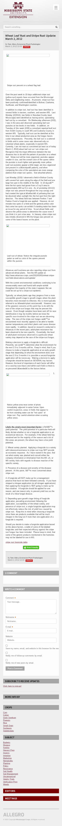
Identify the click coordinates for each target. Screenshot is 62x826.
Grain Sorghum (9, 718)
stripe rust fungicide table (16, 542)
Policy (6, 766)
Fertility (6, 748)
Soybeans (7, 728)
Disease (6, 745)
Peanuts (6, 720)
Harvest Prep (8, 750)
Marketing (7, 758)
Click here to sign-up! (12, 686)
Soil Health (8, 771)
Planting (6, 763)
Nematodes (8, 761)
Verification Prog (10, 782)
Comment (11, 598)
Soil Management (10, 774)
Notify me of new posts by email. (13, 663)
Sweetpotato (8, 731)
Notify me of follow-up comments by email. (13, 656)
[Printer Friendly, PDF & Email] (31, 547)
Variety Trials (9, 779)
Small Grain (8, 726)
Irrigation (7, 755)
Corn (5, 712)
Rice (5, 723)
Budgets (6, 742)
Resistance (8, 769)
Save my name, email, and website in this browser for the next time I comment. (13, 648)
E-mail (9, 627)
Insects (6, 753)
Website (9, 636)
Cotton (6, 715)
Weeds (6, 784)
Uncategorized (9, 776)
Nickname (11, 617)
